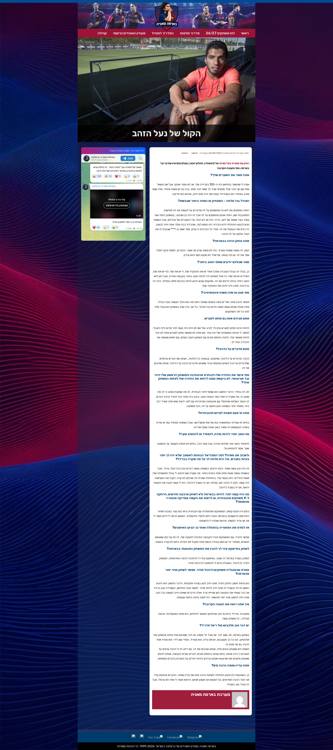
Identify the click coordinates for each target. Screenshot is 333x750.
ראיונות (185, 153)
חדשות (194, 153)
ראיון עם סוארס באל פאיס (234, 163)
